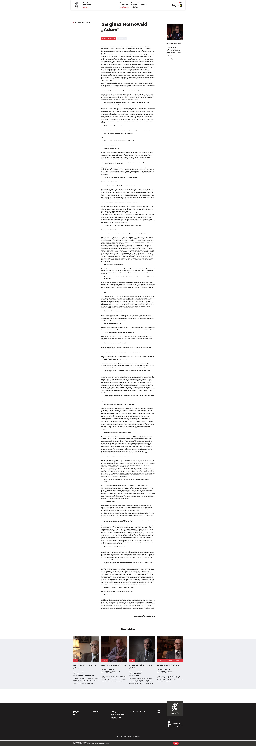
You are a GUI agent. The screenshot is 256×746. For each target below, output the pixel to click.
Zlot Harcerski (134, 3)
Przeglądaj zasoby (124, 7)
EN (181, 2)
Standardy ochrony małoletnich (116, 718)
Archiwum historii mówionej (82, 22)
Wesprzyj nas (134, 6)
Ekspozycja (85, 3)
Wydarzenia (144, 4)
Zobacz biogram (171, 59)
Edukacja (122, 6)
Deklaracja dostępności (117, 713)
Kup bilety (85, 7)
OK (176, 743)
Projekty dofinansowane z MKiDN (117, 715)
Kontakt (85, 6)
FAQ (74, 714)
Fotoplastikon (144, 3)
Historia (122, 3)
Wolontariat (134, 4)
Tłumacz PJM (95, 711)
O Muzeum (113, 711)
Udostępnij (120, 38)
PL (179, 2)
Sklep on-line (134, 7)
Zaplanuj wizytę (87, 4)
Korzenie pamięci (124, 4)
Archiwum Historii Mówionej (108, 38)
